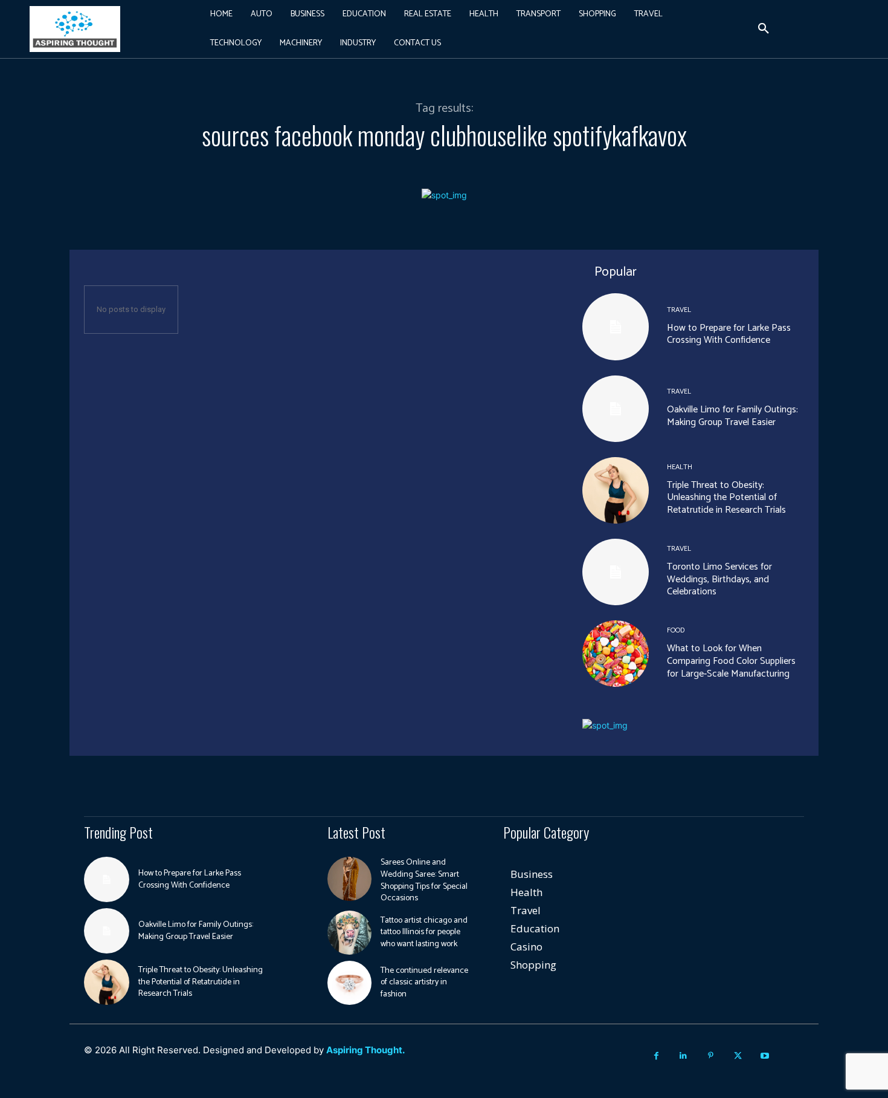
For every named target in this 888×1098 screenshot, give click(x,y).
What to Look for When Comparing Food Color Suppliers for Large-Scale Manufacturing (731, 661)
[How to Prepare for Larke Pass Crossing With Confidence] (615, 326)
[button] (763, 29)
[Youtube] (765, 1056)
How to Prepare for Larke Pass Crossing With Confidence (729, 334)
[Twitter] (737, 1056)
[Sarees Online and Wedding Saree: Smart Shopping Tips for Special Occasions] (349, 879)
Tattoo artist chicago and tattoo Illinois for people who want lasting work (424, 932)
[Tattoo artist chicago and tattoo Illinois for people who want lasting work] (349, 933)
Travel (679, 310)
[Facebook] (656, 1056)
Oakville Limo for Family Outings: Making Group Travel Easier (732, 415)
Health (679, 467)
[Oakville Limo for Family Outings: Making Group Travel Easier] (615, 408)
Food (675, 630)
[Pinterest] (710, 1056)
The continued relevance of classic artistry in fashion (424, 982)
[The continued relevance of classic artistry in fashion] (349, 983)
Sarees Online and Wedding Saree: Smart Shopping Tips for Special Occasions (424, 880)
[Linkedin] (683, 1056)
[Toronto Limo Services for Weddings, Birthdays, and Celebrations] (615, 572)
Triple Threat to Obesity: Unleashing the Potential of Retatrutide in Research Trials (726, 498)
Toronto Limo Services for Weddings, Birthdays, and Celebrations (719, 579)
